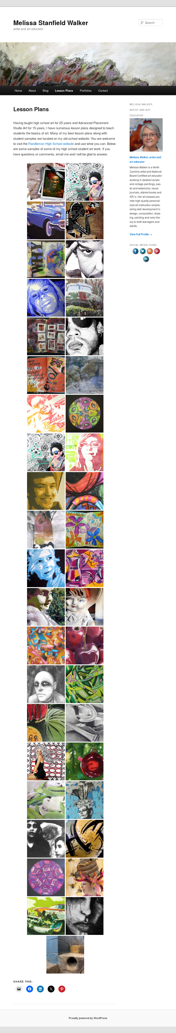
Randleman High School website (51, 143)
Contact (103, 90)
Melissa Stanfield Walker (50, 22)
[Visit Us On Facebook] (135, 253)
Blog (45, 90)
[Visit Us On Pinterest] (156, 253)
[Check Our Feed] (149, 253)
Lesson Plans (64, 90)
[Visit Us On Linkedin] (146, 261)
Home (18, 90)
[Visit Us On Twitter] (142, 253)
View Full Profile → (141, 234)
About (32, 90)
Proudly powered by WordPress (88, 1018)
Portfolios (86, 90)
